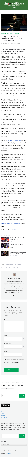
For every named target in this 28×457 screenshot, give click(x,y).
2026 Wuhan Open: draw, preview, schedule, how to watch (17, 246)
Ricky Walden (17, 264)
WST (14, 229)
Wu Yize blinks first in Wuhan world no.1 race (17, 238)
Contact (3, 415)
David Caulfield (6, 43)
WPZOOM (9, 453)
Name (5, 335)
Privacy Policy (4, 417)
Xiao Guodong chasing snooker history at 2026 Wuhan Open (18, 253)
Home (2, 412)
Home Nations (9, 264)
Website (6, 351)
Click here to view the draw (10, 224)
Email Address (8, 343)
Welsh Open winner (14, 140)
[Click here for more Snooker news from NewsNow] (5, 405)
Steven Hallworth (13, 267)
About (2, 413)
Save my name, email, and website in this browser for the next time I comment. (14, 362)
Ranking (3, 33)
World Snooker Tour (13, 33)
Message (6, 320)
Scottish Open (5, 267)
